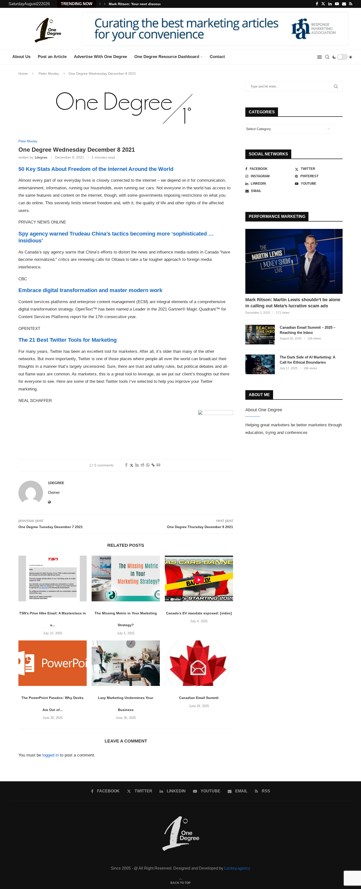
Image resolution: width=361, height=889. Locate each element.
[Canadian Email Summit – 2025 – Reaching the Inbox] (260, 334)
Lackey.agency (237, 868)
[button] (100, 4)
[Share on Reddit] (142, 465)
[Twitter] (323, 4)
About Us (21, 56)
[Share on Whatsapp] (148, 465)
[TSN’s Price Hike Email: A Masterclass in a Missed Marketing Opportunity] (52, 578)
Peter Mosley (49, 73)
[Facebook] (317, 4)
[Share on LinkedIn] (137, 465)
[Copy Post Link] (153, 465)
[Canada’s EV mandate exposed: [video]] (199, 578)
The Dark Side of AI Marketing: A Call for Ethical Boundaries (307, 359)
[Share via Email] (158, 465)
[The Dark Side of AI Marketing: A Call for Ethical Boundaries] (260, 364)
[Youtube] (337, 4)
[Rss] (350, 4)
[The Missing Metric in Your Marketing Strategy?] (126, 578)
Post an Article (52, 56)
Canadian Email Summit (199, 698)
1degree (40, 157)
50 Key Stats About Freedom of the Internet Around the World (95, 169)
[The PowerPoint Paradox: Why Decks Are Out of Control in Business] (52, 663)
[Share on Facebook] (126, 465)
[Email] (344, 4)
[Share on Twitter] (131, 465)
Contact (217, 56)
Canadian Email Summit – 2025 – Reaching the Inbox (307, 330)
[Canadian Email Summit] (199, 663)
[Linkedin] (330, 4)
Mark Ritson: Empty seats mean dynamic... (144, 4)
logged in (50, 755)
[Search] (327, 57)
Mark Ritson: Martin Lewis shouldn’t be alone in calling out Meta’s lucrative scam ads (292, 302)
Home (23, 73)
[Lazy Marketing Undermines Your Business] (126, 663)
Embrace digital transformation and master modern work (90, 290)
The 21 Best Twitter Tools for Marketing (67, 340)
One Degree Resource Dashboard (166, 56)
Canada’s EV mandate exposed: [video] (199, 613)
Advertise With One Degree (100, 56)
